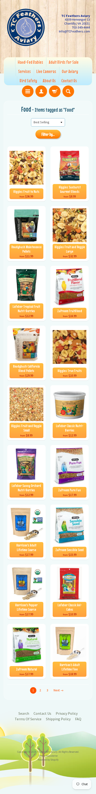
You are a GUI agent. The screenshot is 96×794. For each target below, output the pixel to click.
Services (24, 71)
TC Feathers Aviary (47, 751)
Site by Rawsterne (48, 755)
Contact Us (69, 80)
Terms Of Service (28, 719)
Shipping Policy (58, 719)
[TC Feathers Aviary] (26, 27)
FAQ (78, 719)
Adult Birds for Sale (64, 62)
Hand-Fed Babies (30, 62)
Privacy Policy (67, 713)
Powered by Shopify (48, 759)
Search (23, 713)
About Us (49, 80)
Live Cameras (46, 71)
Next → (59, 690)
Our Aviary (70, 71)
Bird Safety (28, 80)
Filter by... (48, 134)
